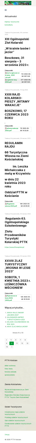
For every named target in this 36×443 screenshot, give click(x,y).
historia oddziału (10, 372)
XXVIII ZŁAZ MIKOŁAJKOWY (17, 327)
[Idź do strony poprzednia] (6, 340)
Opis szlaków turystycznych (15, 420)
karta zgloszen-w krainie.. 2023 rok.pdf (12, 75)
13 (27, 343)
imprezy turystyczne (12, 22)
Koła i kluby (9, 369)
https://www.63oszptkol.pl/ (14, 247)
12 (22, 343)
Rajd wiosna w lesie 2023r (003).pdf (11, 298)
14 (7, 347)
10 (11, 343)
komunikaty (9, 25)
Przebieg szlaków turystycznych (16, 417)
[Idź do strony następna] (12, 347)
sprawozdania (10, 375)
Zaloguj (7, 434)
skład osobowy (10, 366)
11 (17, 343)
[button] (6, 10)
